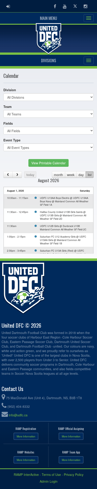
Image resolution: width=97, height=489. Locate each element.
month (58, 174)
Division (9, 90)
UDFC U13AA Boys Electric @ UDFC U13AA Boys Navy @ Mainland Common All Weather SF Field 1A (64, 201)
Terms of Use (51, 474)
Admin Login (49, 481)
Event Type (12, 140)
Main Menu (48, 18)
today (30, 174)
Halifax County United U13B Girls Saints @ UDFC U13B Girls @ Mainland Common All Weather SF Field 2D (63, 215)
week (70, 174)
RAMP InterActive (26, 474)
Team (7, 106)
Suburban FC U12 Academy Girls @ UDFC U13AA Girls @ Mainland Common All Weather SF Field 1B (63, 240)
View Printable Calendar (48, 163)
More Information (26, 436)
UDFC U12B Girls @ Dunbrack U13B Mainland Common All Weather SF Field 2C (63, 227)
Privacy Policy (73, 474)
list (90, 174)
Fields (8, 123)
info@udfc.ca (18, 415)
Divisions (48, 60)
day (81, 174)
